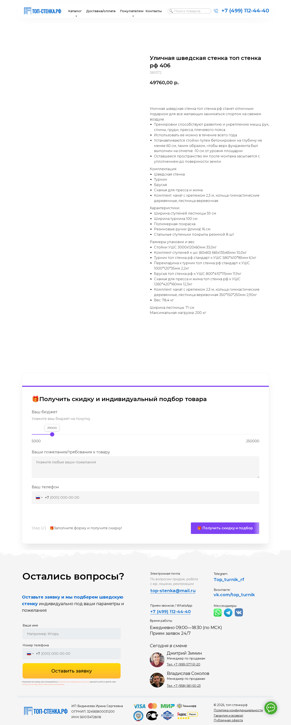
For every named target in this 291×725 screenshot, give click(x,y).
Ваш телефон (45, 487)
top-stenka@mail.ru (173, 590)
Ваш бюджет (45, 412)
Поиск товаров (187, 11)
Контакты (154, 11)
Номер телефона (36, 645)
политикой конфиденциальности (74, 682)
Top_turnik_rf (229, 579)
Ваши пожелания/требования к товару (71, 452)
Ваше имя (30, 625)
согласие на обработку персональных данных (43, 684)
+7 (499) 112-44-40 (245, 10)
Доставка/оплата (100, 11)
